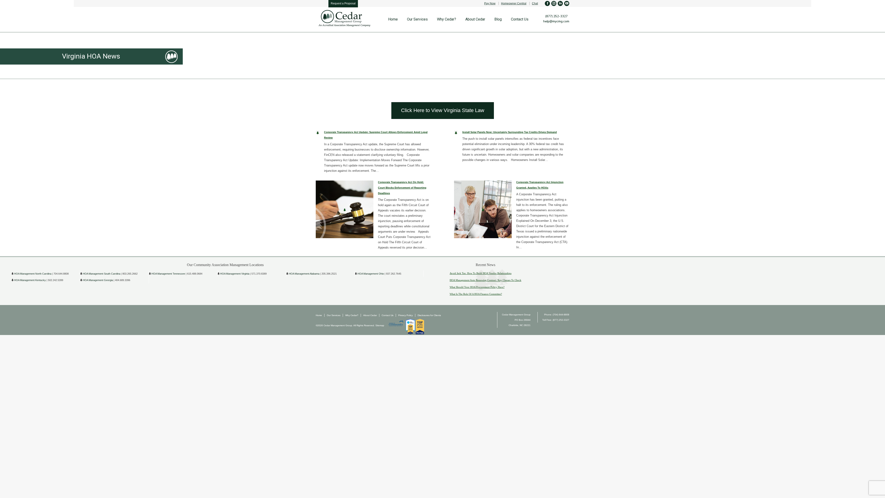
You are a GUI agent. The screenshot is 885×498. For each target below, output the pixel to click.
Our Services (333, 315)
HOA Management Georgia (98, 280)
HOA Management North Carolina (32, 273)
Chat (535, 3)
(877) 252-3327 (556, 16)
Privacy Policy (405, 315)
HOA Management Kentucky (30, 280)
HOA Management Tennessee (168, 273)
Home (319, 315)
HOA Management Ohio (370, 273)
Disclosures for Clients (429, 315)
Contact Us (387, 315)
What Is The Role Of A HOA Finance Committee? (476, 294)
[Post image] (317, 132)
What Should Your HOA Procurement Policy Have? (477, 287)
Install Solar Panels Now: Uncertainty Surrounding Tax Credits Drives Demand (509, 132)
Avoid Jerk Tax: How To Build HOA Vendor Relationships (480, 273)
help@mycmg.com (556, 21)
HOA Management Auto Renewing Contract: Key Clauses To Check (485, 280)
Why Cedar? (351, 315)
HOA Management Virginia (234, 273)
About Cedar (370, 315)
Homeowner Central (513, 3)
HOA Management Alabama (304, 273)
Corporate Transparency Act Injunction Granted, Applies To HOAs (539, 185)
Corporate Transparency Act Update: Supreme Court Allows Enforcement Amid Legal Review (376, 135)
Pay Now (490, 3)
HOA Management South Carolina (101, 273)
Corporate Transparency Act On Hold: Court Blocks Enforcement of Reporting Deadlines (402, 188)
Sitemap (379, 325)
